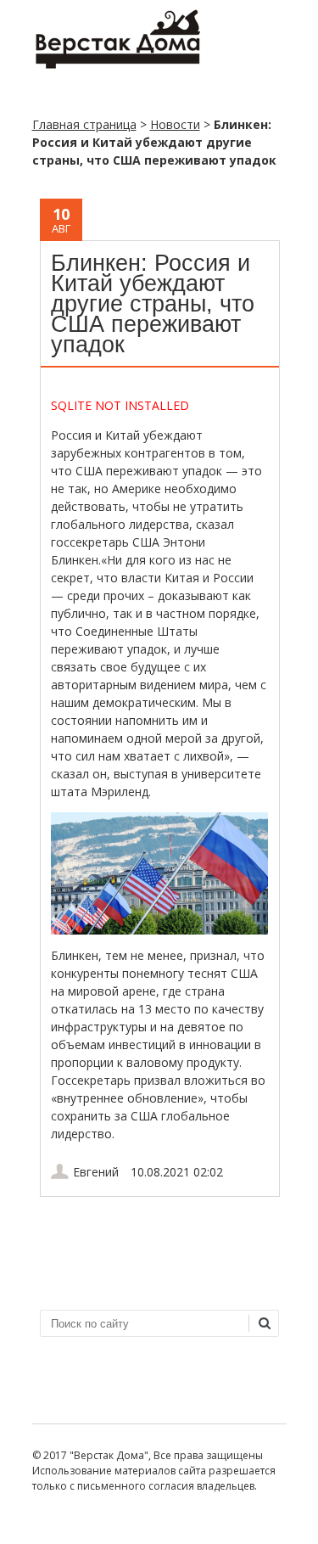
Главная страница (84, 124)
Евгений (96, 1172)
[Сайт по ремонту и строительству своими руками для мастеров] (117, 65)
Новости (175, 124)
